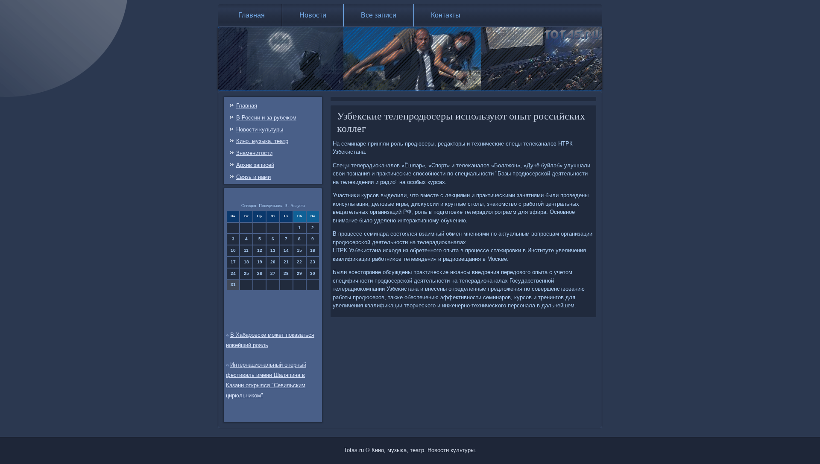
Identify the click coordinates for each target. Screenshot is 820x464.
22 (299, 262)
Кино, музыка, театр (262, 141)
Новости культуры (259, 129)
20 (272, 262)
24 (233, 273)
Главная (251, 15)
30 (312, 273)
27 (272, 273)
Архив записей (255, 165)
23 (312, 262)
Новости (312, 15)
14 (286, 250)
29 (299, 273)
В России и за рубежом (266, 117)
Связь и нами (253, 177)
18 (246, 262)
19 (259, 262)
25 (246, 273)
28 (286, 273)
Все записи (378, 15)
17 (233, 262)
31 (233, 284)
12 (259, 250)
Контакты (445, 15)
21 (286, 262)
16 (312, 250)
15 (299, 250)
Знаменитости (254, 153)
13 (272, 250)
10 (233, 250)
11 (246, 250)
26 (259, 273)
